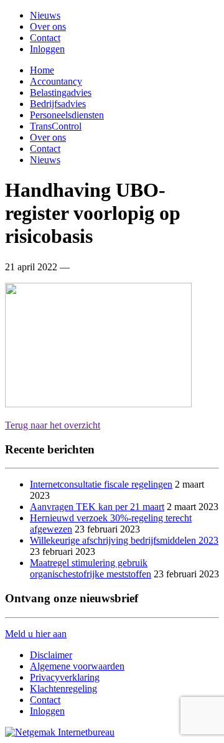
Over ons (48, 26)
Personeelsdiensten (67, 115)
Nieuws (45, 15)
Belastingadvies (60, 92)
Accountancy (56, 81)
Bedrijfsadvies (58, 103)
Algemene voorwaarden (77, 666)
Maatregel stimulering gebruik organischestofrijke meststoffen (90, 568)
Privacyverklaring (65, 677)
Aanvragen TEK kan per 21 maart (97, 506)
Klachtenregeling (63, 688)
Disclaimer (51, 655)
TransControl (56, 126)
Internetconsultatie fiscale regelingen (101, 484)
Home (42, 70)
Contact (45, 37)
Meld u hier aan (36, 633)
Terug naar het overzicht (52, 425)
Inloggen (47, 49)
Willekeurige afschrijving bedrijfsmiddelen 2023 (124, 540)
